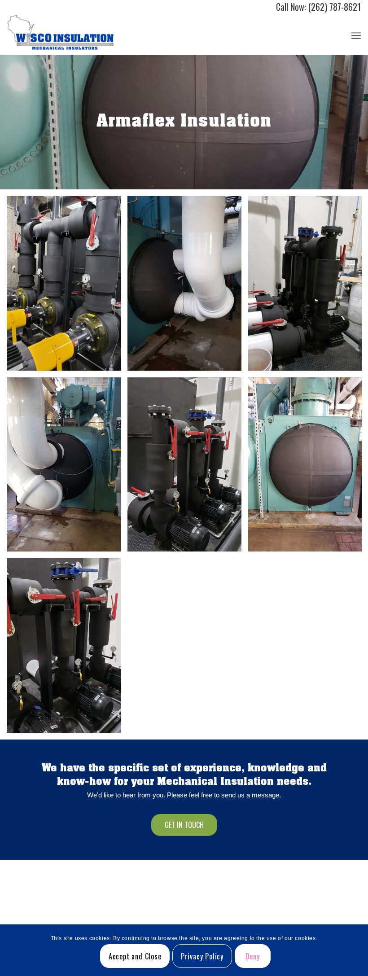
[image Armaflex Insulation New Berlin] (67, 286)
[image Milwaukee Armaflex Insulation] (187, 468)
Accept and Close (135, 956)
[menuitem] (356, 34)
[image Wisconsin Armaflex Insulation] (67, 649)
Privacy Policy (202, 956)
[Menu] (356, 34)
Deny (252, 956)
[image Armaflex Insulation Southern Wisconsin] (187, 286)
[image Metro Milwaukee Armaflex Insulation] (67, 468)
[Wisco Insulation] (60, 34)
